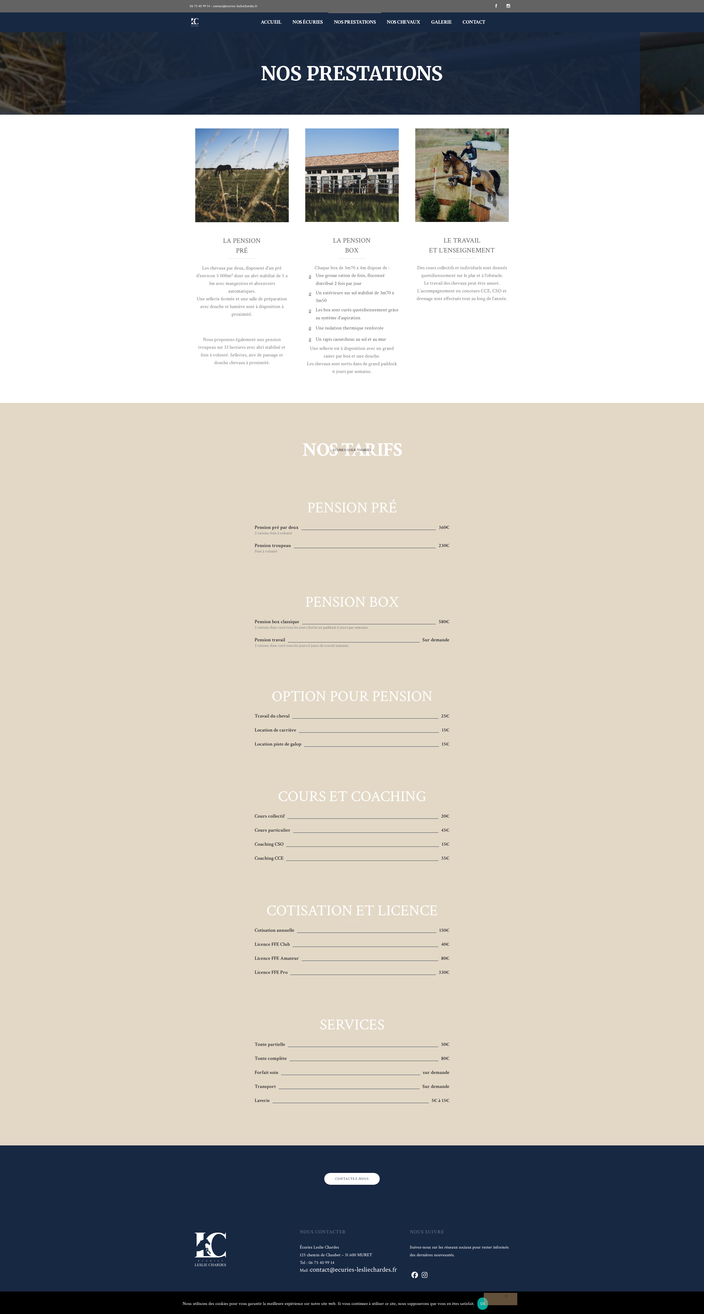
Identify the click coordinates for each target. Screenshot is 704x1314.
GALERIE (441, 22)
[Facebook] (496, 6)
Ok (482, 1303)
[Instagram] (508, 6)
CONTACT (474, 22)
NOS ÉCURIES (307, 22)
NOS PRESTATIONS (355, 22)
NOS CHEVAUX (403, 22)
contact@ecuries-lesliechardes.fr (353, 1269)
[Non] (500, 1299)
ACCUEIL (271, 22)
